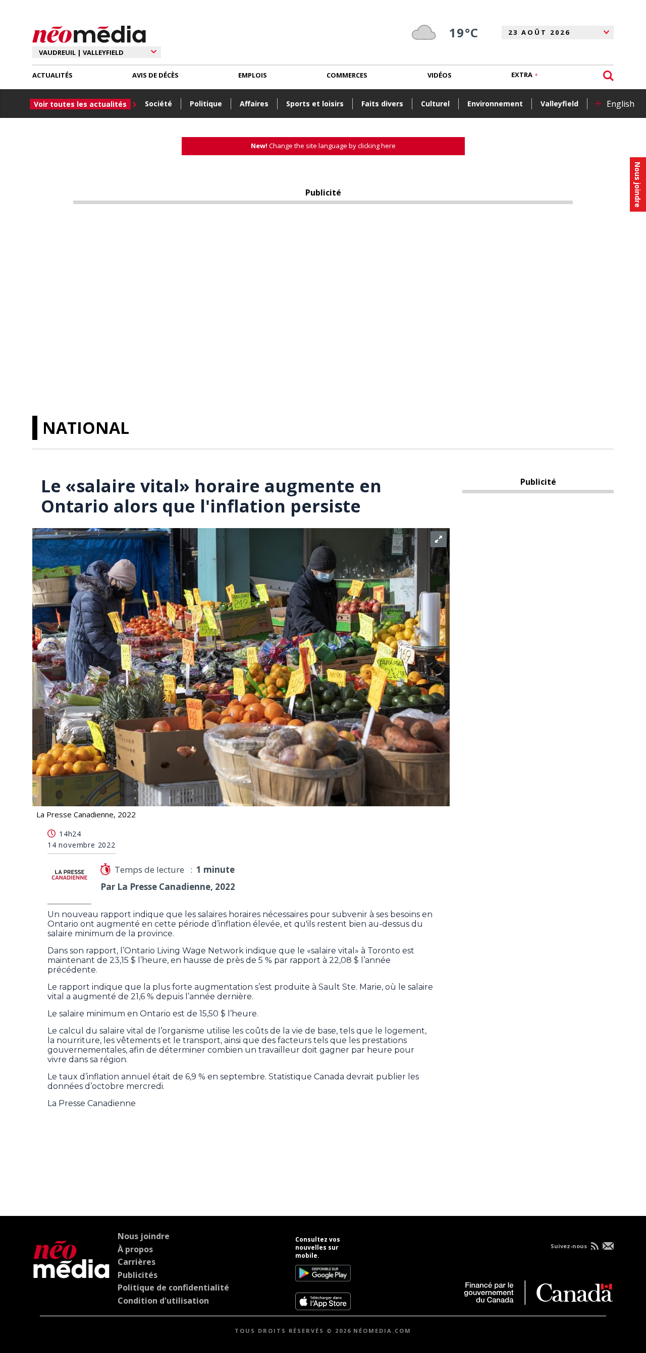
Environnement (495, 103)
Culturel (435, 103)
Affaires (254, 103)
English (620, 103)
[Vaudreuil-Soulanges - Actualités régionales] (89, 32)
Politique (206, 103)
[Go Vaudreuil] (71, 1273)
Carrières (136, 1261)
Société (158, 103)
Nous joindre (144, 1236)
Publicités (137, 1274)
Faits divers (382, 103)
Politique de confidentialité (173, 1287)
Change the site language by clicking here (323, 145)
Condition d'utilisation (163, 1300)
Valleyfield (559, 103)
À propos (135, 1249)
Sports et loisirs (315, 103)
